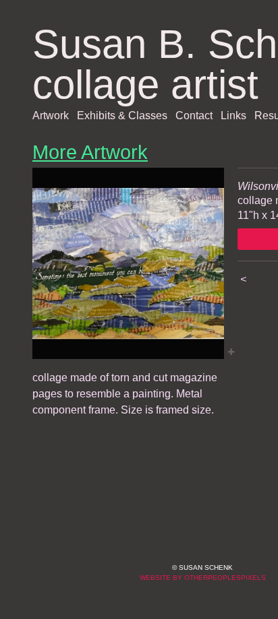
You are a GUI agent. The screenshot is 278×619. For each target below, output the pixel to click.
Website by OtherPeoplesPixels (203, 577)
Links (233, 115)
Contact (194, 115)
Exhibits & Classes (122, 115)
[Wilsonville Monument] (128, 263)
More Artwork (90, 152)
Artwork (50, 115)
